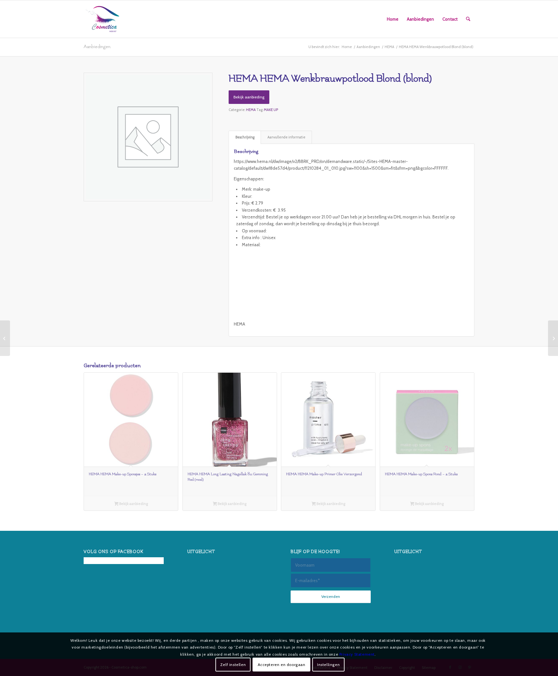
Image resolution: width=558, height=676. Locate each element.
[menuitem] (393, 19)
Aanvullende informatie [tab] (286, 137)
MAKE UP (271, 109)
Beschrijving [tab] (244, 137)
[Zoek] (468, 19)
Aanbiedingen (97, 46)
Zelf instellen (233, 664)
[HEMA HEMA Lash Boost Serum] (5, 338)
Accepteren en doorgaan (281, 664)
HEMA (251, 109)
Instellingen (328, 664)
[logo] (102, 19)
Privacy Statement (357, 654)
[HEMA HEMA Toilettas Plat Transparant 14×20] (553, 338)
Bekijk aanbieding (248, 97)
